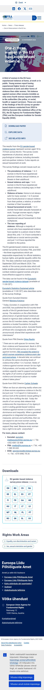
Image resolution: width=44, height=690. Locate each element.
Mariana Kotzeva (17, 301)
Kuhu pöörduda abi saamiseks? (18, 583)
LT (22, 506)
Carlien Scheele (31, 383)
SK (15, 518)
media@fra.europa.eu (21, 445)
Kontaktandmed (9, 618)
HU (8, 506)
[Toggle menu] (39, 17)
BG (15, 488)
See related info (17, 138)
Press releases (19, 25)
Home (4, 25)
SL (22, 518)
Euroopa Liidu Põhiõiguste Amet (18, 577)
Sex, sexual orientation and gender (19, 546)
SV (29, 518)
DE (8, 494)
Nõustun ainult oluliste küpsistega (25, 684)
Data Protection (6, 645)
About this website (7, 643)
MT (8, 512)
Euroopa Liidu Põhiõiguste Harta (18, 580)
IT (15, 506)
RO (8, 518)
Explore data (15, 132)
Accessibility (18, 645)
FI (8, 500)
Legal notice (17, 643)
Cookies (26, 643)
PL (23, 512)
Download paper (17, 126)
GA (22, 500)
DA (29, 488)
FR (15, 500)
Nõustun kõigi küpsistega (21, 677)
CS (22, 488)
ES (22, 494)
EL (15, 494)
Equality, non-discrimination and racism (21, 541)
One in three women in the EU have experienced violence (22, 28)
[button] (13, 9)
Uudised (7, 587)
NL (15, 512)
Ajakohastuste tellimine (14, 590)
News (10, 25)
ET (29, 494)
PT (30, 512)
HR (29, 500)
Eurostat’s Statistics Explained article (18, 288)
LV (30, 506)
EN (8, 488)
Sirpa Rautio (29, 339)
